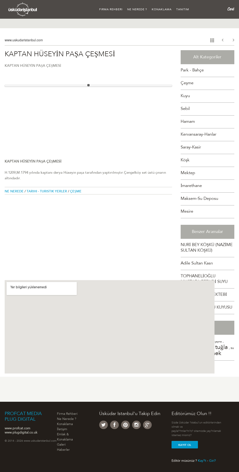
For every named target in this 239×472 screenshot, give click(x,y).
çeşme (218, 342)
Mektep (188, 173)
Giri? (212, 460)
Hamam (188, 122)
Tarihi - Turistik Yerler (47, 191)
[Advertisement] (88, 126)
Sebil (185, 109)
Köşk (185, 160)
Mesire (187, 212)
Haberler (63, 450)
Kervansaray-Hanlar (198, 135)
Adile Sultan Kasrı (197, 263)
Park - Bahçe (192, 70)
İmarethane (191, 186)
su (232, 348)
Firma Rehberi (111, 9)
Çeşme (75, 191)
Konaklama (162, 9)
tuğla (221, 348)
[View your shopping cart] (231, 9)
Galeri (61, 445)
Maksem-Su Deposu (199, 199)
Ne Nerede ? (137, 9)
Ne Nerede (15, 191)
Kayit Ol (184, 445)
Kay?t (202, 460)
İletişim (62, 429)
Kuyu (185, 96)
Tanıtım (182, 9)
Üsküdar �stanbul (23, 9)
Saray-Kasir (191, 147)
